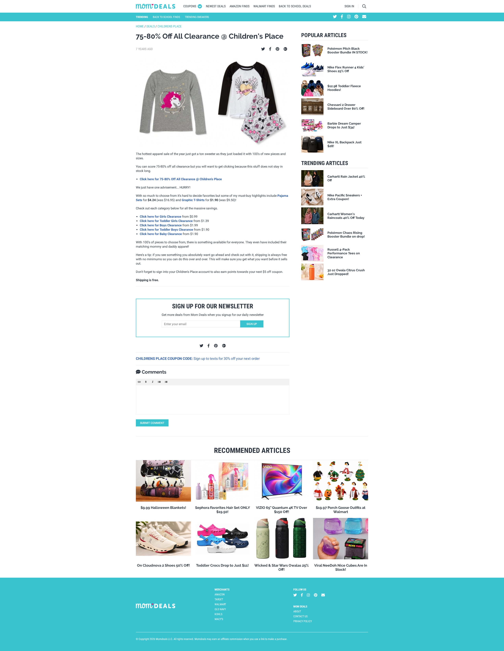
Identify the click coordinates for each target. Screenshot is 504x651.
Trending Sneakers (197, 17)
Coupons (189, 6)
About (297, 611)
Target (219, 599)
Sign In (349, 6)
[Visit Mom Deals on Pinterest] (356, 17)
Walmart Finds (264, 6)
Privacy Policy (302, 621)
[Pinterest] (277, 49)
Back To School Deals (295, 6)
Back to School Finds (166, 17)
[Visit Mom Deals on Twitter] (335, 17)
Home (140, 26)
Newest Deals (216, 6)
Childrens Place (170, 26)
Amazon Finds (239, 6)
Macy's (219, 619)
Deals (150, 26)
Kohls (218, 614)
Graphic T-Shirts (193, 200)
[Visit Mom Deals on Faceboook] (342, 17)
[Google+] (285, 49)
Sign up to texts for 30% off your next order (227, 358)
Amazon (220, 594)
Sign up (251, 324)
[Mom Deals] (155, 6)
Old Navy (220, 609)
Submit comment (152, 422)
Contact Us (300, 616)
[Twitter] (263, 49)
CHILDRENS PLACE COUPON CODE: (165, 358)
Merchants (222, 589)
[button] (139, 382)
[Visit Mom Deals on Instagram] (349, 17)
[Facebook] (270, 49)
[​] (212, 400)
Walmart (220, 604)
